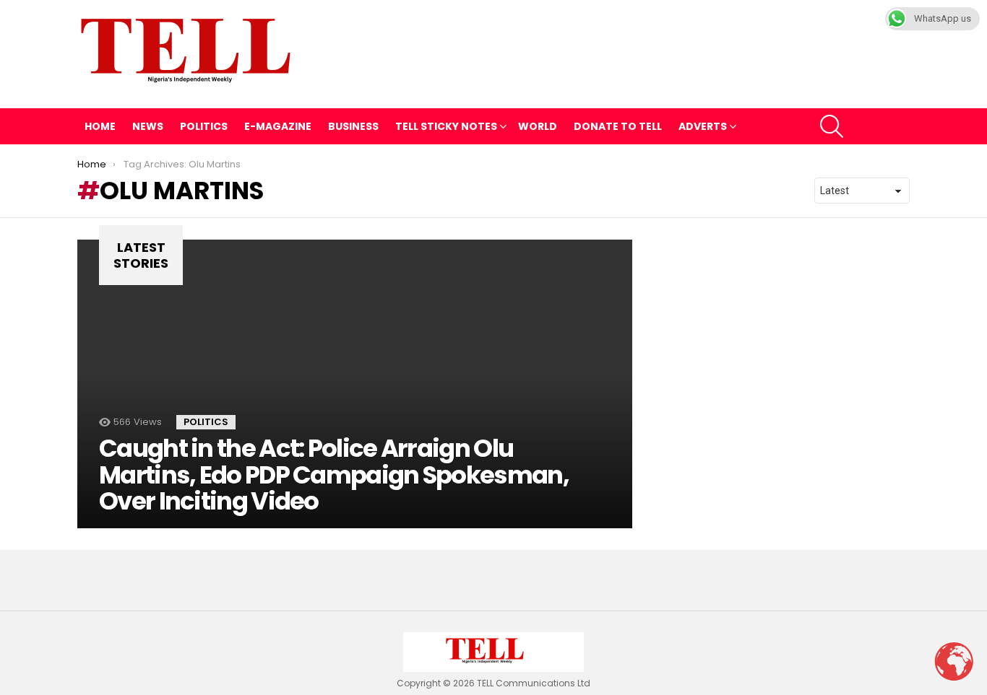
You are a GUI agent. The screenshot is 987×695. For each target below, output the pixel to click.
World (537, 126)
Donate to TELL (618, 126)
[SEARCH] (831, 126)
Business (353, 126)
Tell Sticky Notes (446, 126)
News (147, 126)
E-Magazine (277, 126)
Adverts (702, 126)
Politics (204, 126)
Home (100, 126)
